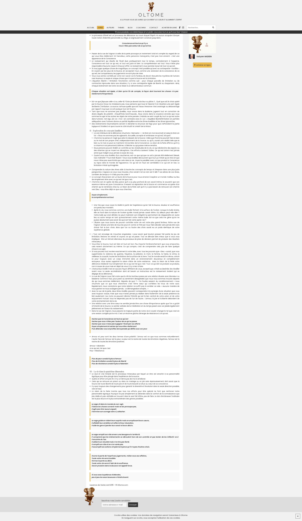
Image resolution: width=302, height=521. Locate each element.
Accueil (90, 27)
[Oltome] (151, 9)
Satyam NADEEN (204, 56)
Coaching (141, 27)
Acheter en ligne (169, 27)
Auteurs (110, 27)
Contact (153, 27)
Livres (100, 27)
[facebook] (180, 27)
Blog (130, 27)
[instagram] (183, 27)
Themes (121, 27)
